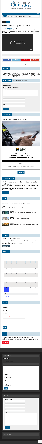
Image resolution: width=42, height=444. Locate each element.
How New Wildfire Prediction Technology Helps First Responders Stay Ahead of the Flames (24, 225)
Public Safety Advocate (8, 325)
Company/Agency (6, 316)
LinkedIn (30, 442)
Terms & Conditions (15, 441)
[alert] (21, 294)
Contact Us (26, 441)
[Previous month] (5, 259)
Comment (5, 89)
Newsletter (31, 441)
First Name (5, 310)
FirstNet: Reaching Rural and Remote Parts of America (25, 74)
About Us (22, 441)
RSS (33, 442)
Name (4, 97)
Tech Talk (4, 198)
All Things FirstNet (8, 384)
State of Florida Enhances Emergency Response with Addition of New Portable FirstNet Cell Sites (16, 75)
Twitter (23, 442)
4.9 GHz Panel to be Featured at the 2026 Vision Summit (19, 218)
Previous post (18, 64)
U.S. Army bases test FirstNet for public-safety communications (13, 208)
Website (4, 104)
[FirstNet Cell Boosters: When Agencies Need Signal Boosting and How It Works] (5, 213)
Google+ (27, 442)
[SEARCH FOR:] (33, 16)
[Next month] (37, 259)
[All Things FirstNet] (21, 5)
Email (4, 101)
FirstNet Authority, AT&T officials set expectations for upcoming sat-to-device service (16, 203)
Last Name (5, 313)
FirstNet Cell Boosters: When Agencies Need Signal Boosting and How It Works (23, 212)
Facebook (35, 441)
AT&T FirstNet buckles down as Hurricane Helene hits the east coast (6, 74)
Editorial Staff (9, 28)
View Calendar (6, 296)
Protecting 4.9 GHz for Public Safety (11, 239)
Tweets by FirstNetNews (8, 361)
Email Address (5, 307)
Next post (25, 64)
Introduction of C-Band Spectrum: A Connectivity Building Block (35, 74)
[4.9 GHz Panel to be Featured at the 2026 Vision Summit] (5, 219)
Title (4, 319)
